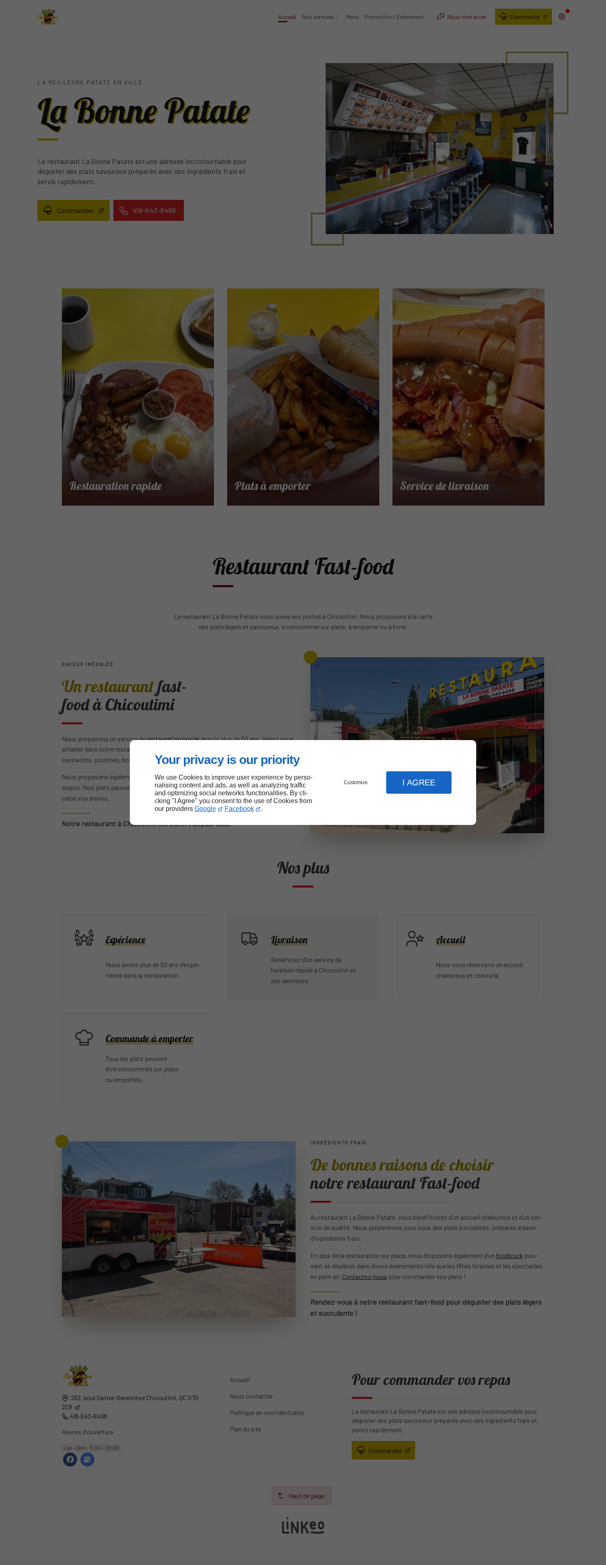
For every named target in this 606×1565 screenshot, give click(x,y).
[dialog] (303, 782)
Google (205, 808)
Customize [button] (356, 782)
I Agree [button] (418, 782)
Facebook (239, 808)
